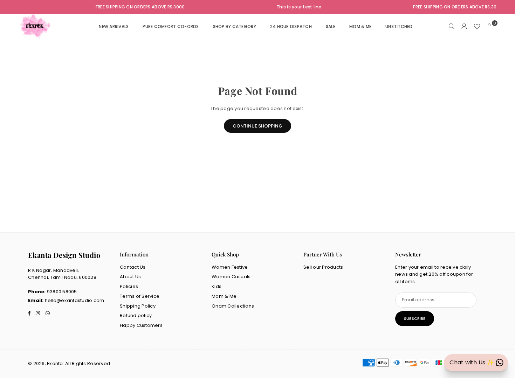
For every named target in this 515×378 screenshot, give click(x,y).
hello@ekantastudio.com (74, 300)
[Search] (451, 26)
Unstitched (399, 26)
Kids (216, 286)
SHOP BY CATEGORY (234, 26)
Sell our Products (323, 267)
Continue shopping (257, 126)
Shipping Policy (138, 306)
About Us (130, 276)
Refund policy (136, 315)
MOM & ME (360, 26)
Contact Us (133, 267)
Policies (129, 286)
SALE (330, 26)
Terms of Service (139, 296)
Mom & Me (224, 296)
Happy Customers (141, 325)
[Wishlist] (477, 26)
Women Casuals (231, 276)
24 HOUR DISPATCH (291, 26)
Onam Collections (233, 306)
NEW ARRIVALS (114, 26)
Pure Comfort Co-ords (171, 26)
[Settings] (464, 26)
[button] (489, 26)
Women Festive (230, 267)
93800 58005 (62, 291)
